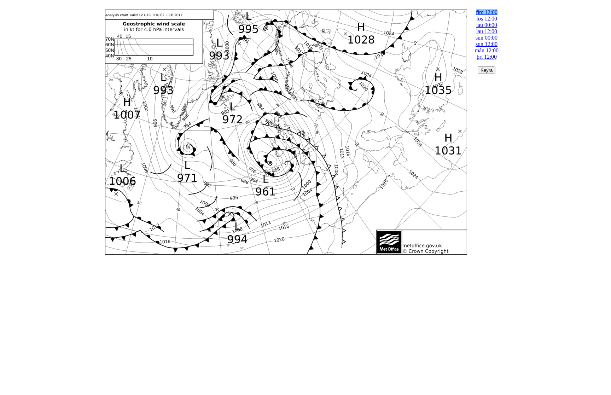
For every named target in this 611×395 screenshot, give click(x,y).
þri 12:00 (487, 57)
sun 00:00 (486, 38)
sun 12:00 (486, 44)
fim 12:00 (486, 12)
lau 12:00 (486, 31)
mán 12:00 (487, 50)
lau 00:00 (486, 25)
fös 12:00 (486, 19)
